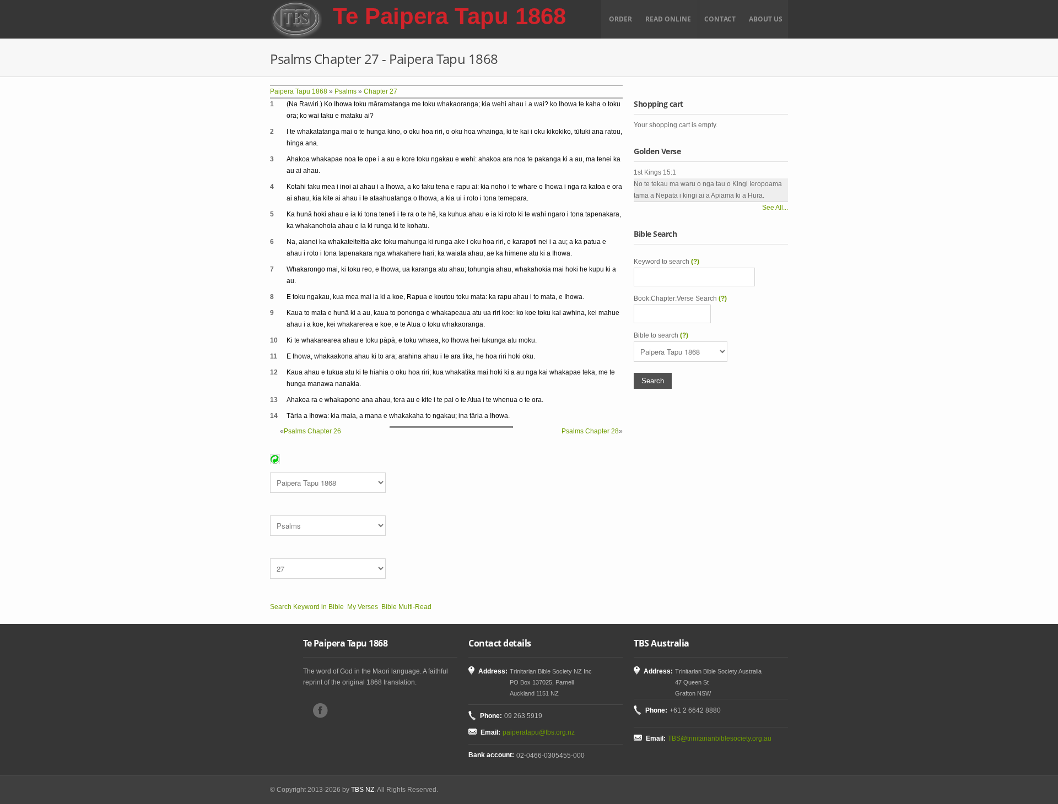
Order (620, 19)
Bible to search (661, 335)
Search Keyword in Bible (307, 607)
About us (765, 19)
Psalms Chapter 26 (312, 431)
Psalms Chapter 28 (590, 431)
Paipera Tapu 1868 (298, 91)
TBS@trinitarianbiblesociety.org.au (719, 738)
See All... (775, 207)
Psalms (345, 91)
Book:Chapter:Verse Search (680, 298)
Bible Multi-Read (406, 607)
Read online (668, 19)
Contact (720, 19)
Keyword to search (666, 261)
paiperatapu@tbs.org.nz (539, 732)
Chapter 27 (380, 91)
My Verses (362, 607)
